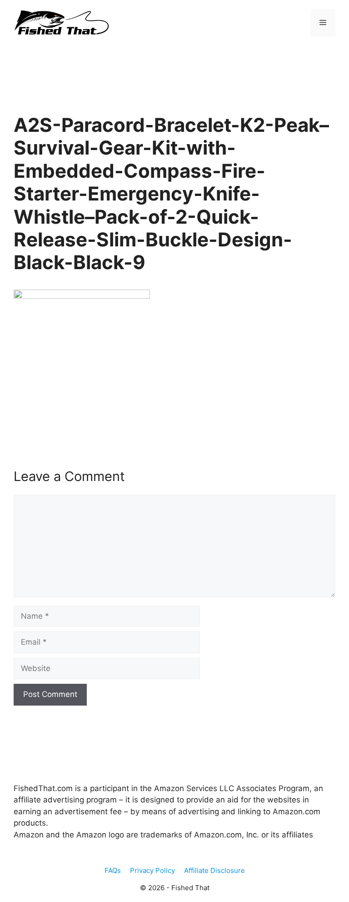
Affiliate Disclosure (214, 870)
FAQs (113, 870)
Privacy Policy (152, 870)
